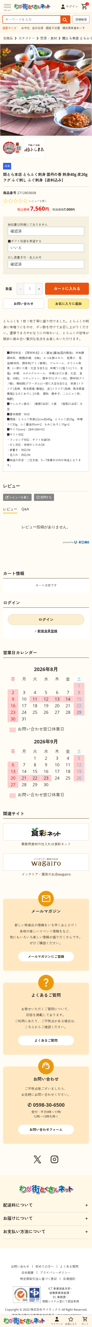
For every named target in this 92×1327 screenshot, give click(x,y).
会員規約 (69, 1279)
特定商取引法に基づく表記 (38, 1279)
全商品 (8, 38)
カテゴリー (26, 38)
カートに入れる (67, 288)
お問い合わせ (23, 303)
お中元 (25, 28)
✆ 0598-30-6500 (46, 1104)
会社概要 (27, 1273)
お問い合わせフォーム (46, 1129)
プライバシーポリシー (55, 1273)
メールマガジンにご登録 (46, 956)
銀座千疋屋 (53, 28)
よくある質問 (69, 1266)
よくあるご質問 (46, 1040)
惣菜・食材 (48, 38)
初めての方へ (44, 1266)
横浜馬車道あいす (73, 28)
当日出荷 (37, 28)
